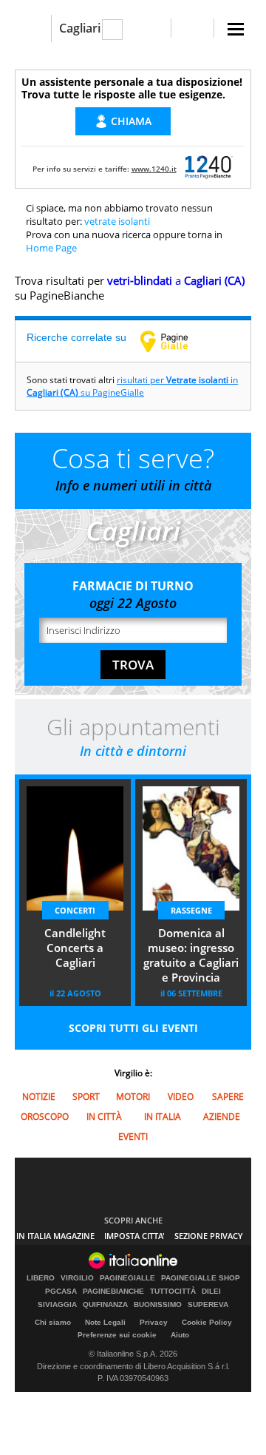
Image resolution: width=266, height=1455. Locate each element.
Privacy (154, 1322)
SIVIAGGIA (57, 1305)
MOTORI (133, 1096)
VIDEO (181, 1096)
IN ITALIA (162, 1116)
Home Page (51, 247)
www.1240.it (154, 168)
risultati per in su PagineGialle (132, 386)
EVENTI (133, 1136)
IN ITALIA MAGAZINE (55, 1235)
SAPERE (228, 1096)
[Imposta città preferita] (33, 28)
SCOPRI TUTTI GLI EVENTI (133, 1028)
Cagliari (79, 28)
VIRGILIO (77, 1278)
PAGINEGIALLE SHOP (200, 1278)
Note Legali (105, 1322)
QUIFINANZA (105, 1305)
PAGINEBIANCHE (113, 1291)
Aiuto (180, 1335)
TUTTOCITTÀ (173, 1291)
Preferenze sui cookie (117, 1335)
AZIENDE (221, 1116)
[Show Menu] (236, 29)
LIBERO (41, 1278)
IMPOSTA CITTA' (134, 1235)
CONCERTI (75, 910)
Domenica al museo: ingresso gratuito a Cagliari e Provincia (191, 955)
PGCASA (61, 1291)
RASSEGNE (191, 910)
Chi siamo (53, 1322)
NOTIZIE (38, 1096)
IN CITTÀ (104, 1116)
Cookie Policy (207, 1322)
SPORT (86, 1096)
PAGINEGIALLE (127, 1278)
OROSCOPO (45, 1116)
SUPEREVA (208, 1305)
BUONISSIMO (158, 1305)
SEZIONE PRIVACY (208, 1235)
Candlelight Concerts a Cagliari (75, 947)
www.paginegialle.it (175, 341)
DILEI (211, 1291)
